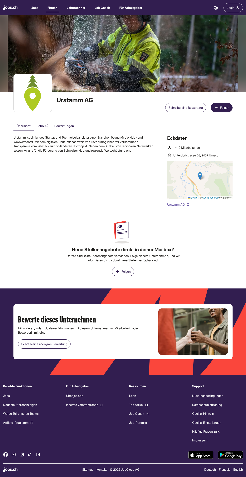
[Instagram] (21, 454)
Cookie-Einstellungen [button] (206, 422)
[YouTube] (13, 454)
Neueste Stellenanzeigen (20, 404)
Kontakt (101, 469)
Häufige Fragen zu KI (206, 431)
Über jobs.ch (74, 396)
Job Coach (102, 7)
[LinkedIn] (37, 454)
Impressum (200, 440)
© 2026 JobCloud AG (125, 469)
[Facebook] (5, 454)
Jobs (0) (42, 126)
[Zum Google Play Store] (230, 455)
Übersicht (24, 126)
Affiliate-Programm (16, 422)
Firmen (52, 7)
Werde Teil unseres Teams (21, 413)
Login (230, 7)
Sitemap (87, 469)
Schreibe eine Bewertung (186, 107)
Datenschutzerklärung (207, 404)
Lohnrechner (76, 7)
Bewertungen (64, 126)
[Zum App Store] (200, 455)
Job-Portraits (138, 422)
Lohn (132, 396)
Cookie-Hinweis (203, 413)
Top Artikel (136, 404)
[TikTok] (29, 454)
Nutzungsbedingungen (207, 396)
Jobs (34, 7)
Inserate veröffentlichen (82, 404)
